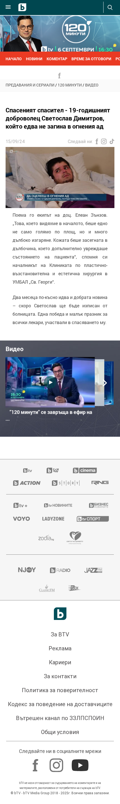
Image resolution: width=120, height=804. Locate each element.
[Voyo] (20, 518)
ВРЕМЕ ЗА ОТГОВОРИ (91, 58)
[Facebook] (36, 762)
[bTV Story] (64, 483)
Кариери (60, 662)
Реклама (60, 648)
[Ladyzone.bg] (52, 519)
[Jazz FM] (93, 570)
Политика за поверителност (60, 690)
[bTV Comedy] (53, 470)
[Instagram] (57, 762)
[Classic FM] (47, 588)
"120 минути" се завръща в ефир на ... (49, 415)
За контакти (60, 676)
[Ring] (99, 483)
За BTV (60, 634)
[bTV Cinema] (85, 470)
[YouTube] (81, 762)
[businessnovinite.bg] (98, 505)
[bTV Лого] (60, 613)
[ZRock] (75, 588)
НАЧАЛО (14, 58)
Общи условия (60, 732)
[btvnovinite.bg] (58, 505)
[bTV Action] (25, 483)
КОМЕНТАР (57, 58)
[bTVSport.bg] (92, 518)
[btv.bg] (28, 470)
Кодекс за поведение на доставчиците (60, 704)
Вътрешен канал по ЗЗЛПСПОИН (60, 718)
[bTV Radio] (60, 570)
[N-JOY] (27, 570)
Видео (92, 85)
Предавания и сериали (30, 85)
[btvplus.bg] (20, 505)
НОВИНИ (34, 58)
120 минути (70, 85)
